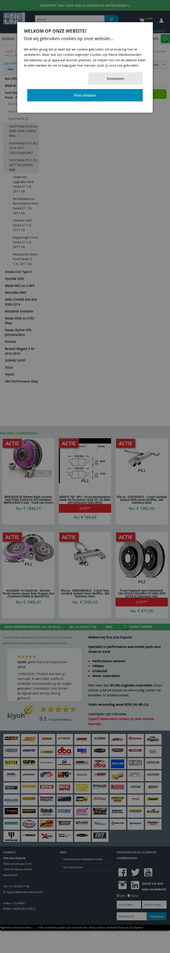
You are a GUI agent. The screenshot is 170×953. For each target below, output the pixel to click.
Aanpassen (116, 78)
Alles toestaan (85, 95)
